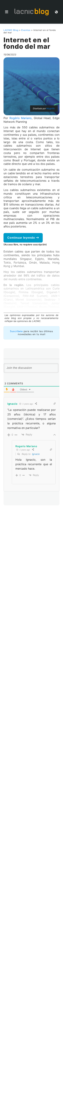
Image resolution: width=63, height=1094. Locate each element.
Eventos (25, 30)
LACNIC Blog (11, 30)
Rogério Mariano (20, 118)
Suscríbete (16, 331)
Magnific (50, 108)
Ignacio (36, 454)
